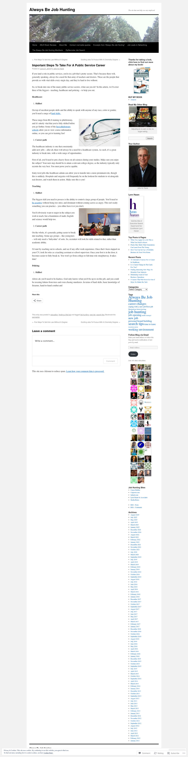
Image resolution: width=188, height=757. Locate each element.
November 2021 (136, 547)
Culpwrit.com (135, 492)
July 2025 (134, 517)
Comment (110, 361)
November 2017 (136, 601)
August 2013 (135, 698)
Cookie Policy (48, 753)
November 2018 (136, 572)
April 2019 (134, 562)
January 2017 (135, 626)
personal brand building (140, 321)
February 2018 (135, 594)
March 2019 (135, 564)
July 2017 (134, 611)
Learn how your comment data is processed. (85, 371)
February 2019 (135, 567)
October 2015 (135, 664)
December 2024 (136, 530)
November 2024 (136, 532)
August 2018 (135, 579)
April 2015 (134, 671)
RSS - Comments (136, 507)
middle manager (146, 315)
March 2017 (135, 621)
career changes (137, 304)
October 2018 (135, 574)
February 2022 (135, 539)
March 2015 (135, 673)
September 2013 (136, 696)
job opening (134, 315)
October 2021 (135, 549)
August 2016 (135, 639)
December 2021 (136, 544)
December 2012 (136, 716)
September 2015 (136, 666)
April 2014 (134, 681)
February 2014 (135, 686)
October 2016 (135, 634)
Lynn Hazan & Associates (139, 497)
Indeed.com (134, 495)
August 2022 (135, 534)
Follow (133, 354)
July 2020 (134, 552)
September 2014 (136, 678)
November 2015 (136, 661)
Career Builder (135, 490)
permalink (35, 317)
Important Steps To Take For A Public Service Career (68, 65)
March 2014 (135, 683)
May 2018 (134, 587)
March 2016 (135, 651)
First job (149, 306)
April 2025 (134, 522)
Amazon (133, 99)
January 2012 (135, 740)
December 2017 (136, 599)
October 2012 (135, 721)
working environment (141, 329)
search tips (100, 314)
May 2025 (134, 520)
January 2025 (135, 527)
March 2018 (135, 592)
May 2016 (134, 646)
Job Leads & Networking (137, 45)
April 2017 (134, 619)
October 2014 (135, 676)
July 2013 (134, 701)
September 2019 (136, 557)
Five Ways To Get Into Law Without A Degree (49, 59)
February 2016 (135, 654)
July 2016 (134, 641)
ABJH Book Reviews (48, 45)
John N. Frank (58, 68)
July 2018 (134, 582)
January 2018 (135, 597)
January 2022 (135, 542)
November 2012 (136, 718)
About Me (63, 45)
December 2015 (136, 659)
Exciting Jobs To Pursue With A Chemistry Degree (100, 59)
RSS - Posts (135, 505)
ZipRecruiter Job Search (75, 50)
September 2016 (136, 636)
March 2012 (135, 736)
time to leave (150, 324)
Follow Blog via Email (138, 334)
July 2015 (134, 669)
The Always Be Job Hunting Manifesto (47, 50)
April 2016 (134, 649)
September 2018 (136, 577)
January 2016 (135, 656)
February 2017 (135, 624)
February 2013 (135, 711)
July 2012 (134, 728)
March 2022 (135, 537)
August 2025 (135, 515)
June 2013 (134, 703)
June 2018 (134, 584)
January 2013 (135, 713)
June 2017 (134, 614)
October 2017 (135, 604)
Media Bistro (135, 500)
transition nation (133, 327)
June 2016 (134, 644)
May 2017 (134, 616)
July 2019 (134, 559)
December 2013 (136, 691)
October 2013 (135, 693)
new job (93, 314)
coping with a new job (137, 306)
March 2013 (135, 708)
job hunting (84, 314)
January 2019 (135, 569)
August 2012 (135, 726)
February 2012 (135, 738)
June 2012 (134, 731)
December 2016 (136, 629)
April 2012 (134, 733)
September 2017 (136, 606)
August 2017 (135, 609)
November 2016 (136, 631)
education (54, 314)
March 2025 (135, 525)
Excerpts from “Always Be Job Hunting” (109, 45)
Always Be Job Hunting (52, 9)
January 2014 (135, 688)
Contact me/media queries (80, 45)
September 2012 (136, 723)
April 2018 (134, 589)
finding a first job (65, 314)
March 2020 (135, 554)
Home (34, 45)
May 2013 (134, 706)
